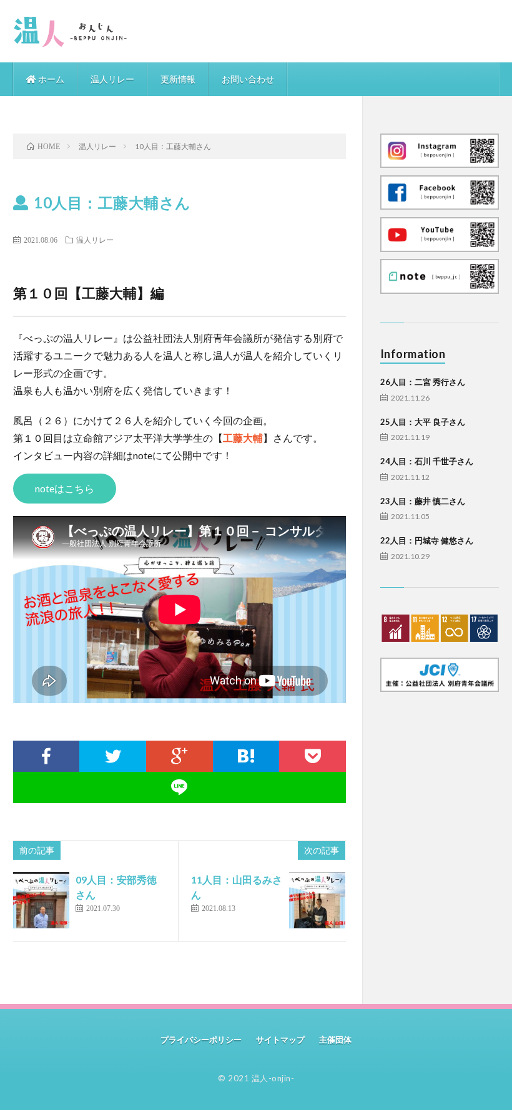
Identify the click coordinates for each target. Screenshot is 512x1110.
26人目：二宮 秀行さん (422, 382)
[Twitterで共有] (112, 756)
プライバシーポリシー (201, 1039)
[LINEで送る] (180, 787)
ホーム (50, 79)
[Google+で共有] (179, 756)
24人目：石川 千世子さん (426, 461)
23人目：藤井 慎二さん (422, 501)
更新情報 (177, 79)
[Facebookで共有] (46, 756)
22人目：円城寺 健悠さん (426, 540)
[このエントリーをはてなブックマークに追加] (246, 756)
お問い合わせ (248, 79)
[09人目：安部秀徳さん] (41, 900)
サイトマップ (280, 1039)
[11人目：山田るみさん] (317, 900)
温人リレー (112, 79)
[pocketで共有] (312, 756)
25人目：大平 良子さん (422, 422)
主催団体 (335, 1039)
